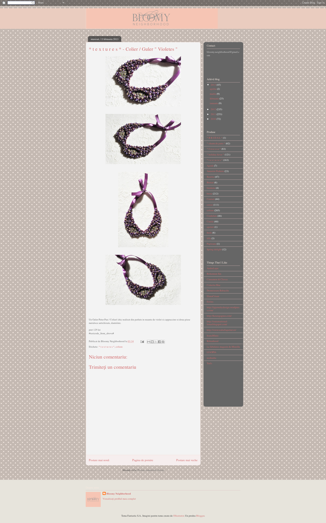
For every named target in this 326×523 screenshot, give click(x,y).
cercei (210, 204)
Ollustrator (178, 515)
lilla (209, 238)
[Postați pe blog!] (152, 342)
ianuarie (214, 103)
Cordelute (212, 215)
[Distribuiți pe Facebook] (159, 342)
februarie (214, 98)
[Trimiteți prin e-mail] (149, 342)
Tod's (209, 363)
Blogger (200, 515)
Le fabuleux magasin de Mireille (223, 346)
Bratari (210, 182)
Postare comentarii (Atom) (151, 470)
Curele (210, 221)
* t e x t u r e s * (107, 346)
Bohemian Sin (214, 273)
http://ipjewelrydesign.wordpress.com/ (223, 309)
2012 (214, 109)
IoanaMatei (212, 335)
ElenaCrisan (213, 296)
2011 (214, 114)
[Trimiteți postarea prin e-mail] (142, 341)
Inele (209, 232)
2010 (214, 119)
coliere (119, 346)
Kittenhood (212, 341)
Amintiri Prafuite (215, 171)
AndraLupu (212, 268)
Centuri (211, 199)
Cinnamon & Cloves (217, 279)
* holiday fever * (215, 154)
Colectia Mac (214, 285)
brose (209, 193)
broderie (211, 188)
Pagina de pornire (142, 460)
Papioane (211, 243)
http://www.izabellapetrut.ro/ (221, 330)
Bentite (210, 176)
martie (213, 93)
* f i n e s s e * (214, 149)
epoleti (210, 227)
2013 (214, 84)
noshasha (211, 357)
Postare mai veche (187, 460)
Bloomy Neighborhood (118, 493)
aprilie (213, 89)
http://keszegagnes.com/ (219, 315)
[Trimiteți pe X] (156, 342)
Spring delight (214, 249)
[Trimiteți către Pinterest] (163, 342)
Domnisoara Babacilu (218, 290)
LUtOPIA (211, 352)
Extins (210, 301)
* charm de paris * (216, 143)
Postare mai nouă (99, 460)
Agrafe (210, 165)
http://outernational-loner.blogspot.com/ (217, 323)
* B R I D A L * (214, 137)
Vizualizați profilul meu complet (119, 498)
